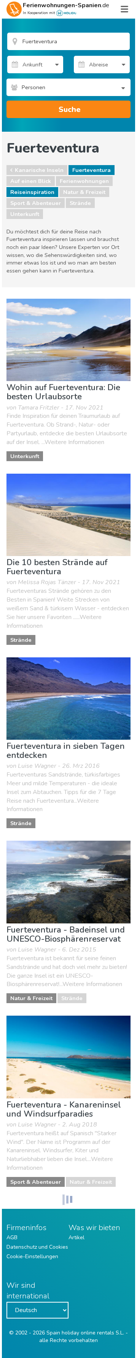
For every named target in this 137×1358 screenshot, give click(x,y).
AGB (12, 1237)
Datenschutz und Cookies (37, 1247)
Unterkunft (24, 214)
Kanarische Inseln (39, 170)
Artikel (76, 1237)
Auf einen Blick (30, 181)
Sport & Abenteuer (35, 203)
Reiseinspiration (32, 192)
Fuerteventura (91, 170)
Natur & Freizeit (84, 192)
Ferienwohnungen (84, 181)
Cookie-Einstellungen (32, 1256)
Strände (80, 203)
